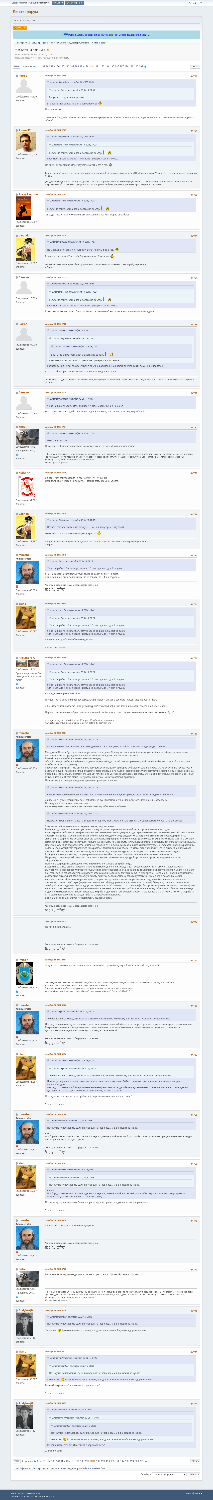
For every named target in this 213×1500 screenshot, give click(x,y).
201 (141, 66)
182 (48, 66)
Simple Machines (33, 1493)
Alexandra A (27, 658)
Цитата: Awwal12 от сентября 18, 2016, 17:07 (73, 241)
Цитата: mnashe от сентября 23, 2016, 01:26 (72, 1060)
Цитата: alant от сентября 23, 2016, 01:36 (71, 1120)
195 (112, 66)
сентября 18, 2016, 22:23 (55, 921)
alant (22, 604)
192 (98, 66)
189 (82, 66)
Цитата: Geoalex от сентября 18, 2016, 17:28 (72, 433)
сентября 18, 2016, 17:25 (55, 324)
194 (107, 66)
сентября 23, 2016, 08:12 (55, 1351)
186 (67, 66)
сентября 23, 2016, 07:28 (55, 1269)
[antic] (17, 454)
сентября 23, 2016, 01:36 (55, 1054)
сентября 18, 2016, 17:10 (55, 235)
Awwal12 (25, 130)
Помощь (189, 1493)
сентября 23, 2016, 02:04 (55, 1114)
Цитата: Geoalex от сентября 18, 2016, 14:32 (74, 144)
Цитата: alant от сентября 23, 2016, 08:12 (71, 1409)
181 (43, 66)
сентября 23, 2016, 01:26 (55, 1005)
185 (62, 66)
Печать (195, 66)
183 (53, 66)
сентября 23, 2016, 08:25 (55, 1403)
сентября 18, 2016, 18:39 (55, 513)
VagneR (24, 235)
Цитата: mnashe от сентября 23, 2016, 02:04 (72, 1169)
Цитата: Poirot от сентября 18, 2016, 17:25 (71, 398)
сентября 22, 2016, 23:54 (55, 959)
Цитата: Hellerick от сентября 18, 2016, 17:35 (72, 520)
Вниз (16, 66)
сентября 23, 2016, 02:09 (55, 1163)
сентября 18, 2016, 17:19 (55, 277)
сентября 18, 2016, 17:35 (55, 472)
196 (117, 66)
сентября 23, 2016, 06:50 (55, 1220)
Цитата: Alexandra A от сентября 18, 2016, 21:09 (74, 739)
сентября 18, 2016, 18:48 (55, 555)
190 (87, 66)
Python (23, 960)
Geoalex (24, 277)
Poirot (23, 75)
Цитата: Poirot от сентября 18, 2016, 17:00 (73, 90)
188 (77, 66)
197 (122, 66)
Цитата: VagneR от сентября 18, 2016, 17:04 (72, 82)
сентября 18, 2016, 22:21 (55, 733)
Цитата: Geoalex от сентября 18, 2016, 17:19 (72, 330)
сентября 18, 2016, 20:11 (55, 603)
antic (22, 427)
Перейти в (146, 1474)
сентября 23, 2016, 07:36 (55, 1310)
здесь (110, 34)
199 (131, 66)
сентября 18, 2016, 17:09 (55, 194)
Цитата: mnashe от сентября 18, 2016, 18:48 (72, 610)
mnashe (24, 555)
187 (72, 66)
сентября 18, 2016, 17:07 (55, 130)
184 (58, 66)
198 (127, 66)
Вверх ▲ (198, 1493)
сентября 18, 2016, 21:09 (55, 657)
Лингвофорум (25, 11)
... (39, 66)
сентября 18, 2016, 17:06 (55, 75)
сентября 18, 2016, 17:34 (55, 427)
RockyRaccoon (28, 194)
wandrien (83, 42)
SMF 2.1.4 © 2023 (18, 1493)
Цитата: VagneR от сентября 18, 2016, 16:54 (72, 136)
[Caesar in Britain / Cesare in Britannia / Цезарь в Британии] (17, 683)
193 (103, 66)
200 (136, 66)
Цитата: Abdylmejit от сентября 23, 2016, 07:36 (73, 1358)
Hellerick (24, 472)
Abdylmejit (26, 1310)
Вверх (16, 1461)
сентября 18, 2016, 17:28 (55, 392)
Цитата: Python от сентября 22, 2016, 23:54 (72, 1011)
